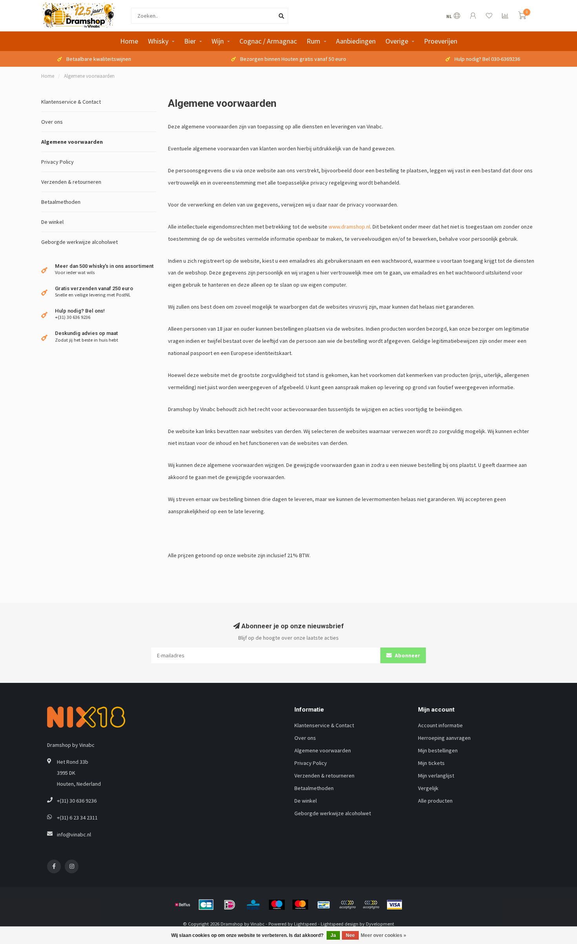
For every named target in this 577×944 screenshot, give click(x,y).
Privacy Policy (57, 161)
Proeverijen (440, 41)
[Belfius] (182, 905)
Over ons (52, 121)
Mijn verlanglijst (436, 775)
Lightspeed (305, 924)
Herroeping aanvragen (444, 737)
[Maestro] (277, 905)
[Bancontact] (324, 905)
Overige (396, 41)
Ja (333, 935)
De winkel (52, 221)
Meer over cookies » (383, 935)
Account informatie (440, 725)
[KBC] (253, 905)
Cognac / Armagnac (268, 41)
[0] (522, 16)
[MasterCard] (300, 905)
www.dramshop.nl (349, 226)
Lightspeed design (339, 924)
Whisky (158, 41)
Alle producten (435, 800)
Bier (190, 41)
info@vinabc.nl (74, 834)
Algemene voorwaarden (72, 141)
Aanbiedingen (356, 41)
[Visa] (394, 905)
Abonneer (407, 655)
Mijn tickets (431, 763)
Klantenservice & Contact (71, 101)
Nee (350, 935)
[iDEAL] (229, 905)
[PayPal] (347, 905)
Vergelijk (428, 788)
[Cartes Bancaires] (206, 905)
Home (129, 41)
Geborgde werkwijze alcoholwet (79, 241)
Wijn (218, 41)
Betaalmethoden (60, 201)
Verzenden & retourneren (71, 181)
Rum (313, 41)
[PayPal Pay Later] (371, 905)
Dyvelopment (380, 924)
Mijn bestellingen (438, 750)
